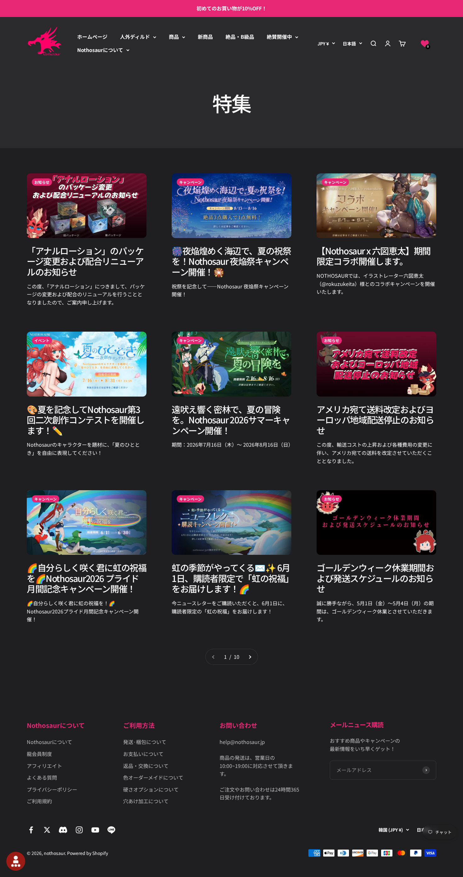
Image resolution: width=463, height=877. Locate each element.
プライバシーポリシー (52, 789)
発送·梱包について (144, 742)
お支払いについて (143, 754)
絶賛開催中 (279, 36)
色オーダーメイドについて (153, 777)
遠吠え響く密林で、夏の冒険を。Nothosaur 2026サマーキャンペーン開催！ (231, 420)
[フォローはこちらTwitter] (47, 830)
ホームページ (92, 36)
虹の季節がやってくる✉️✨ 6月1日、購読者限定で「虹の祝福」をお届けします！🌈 (231, 578)
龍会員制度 (39, 754)
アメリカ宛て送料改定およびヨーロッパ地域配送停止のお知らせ (375, 420)
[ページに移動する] (250, 657)
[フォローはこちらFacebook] (31, 830)
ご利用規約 (39, 801)
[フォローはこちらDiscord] (63, 830)
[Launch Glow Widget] (15, 861)
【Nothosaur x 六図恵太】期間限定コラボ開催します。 (374, 256)
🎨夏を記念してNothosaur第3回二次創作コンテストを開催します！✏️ (85, 420)
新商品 (205, 36)
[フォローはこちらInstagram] (79, 830)
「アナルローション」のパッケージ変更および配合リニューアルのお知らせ (85, 261)
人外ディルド (135, 36)
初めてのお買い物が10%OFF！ (232, 8)
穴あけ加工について (146, 801)
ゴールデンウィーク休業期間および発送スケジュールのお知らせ (375, 578)
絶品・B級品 (240, 36)
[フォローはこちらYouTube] (95, 830)
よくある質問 (42, 777)
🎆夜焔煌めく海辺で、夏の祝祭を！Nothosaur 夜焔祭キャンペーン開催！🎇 (231, 261)
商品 (174, 36)
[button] (425, 43)
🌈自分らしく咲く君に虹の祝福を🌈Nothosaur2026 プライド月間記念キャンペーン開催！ (86, 578)
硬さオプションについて (151, 789)
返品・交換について (146, 766)
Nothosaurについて (100, 50)
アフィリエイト (44, 766)
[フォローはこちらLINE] (111, 830)
